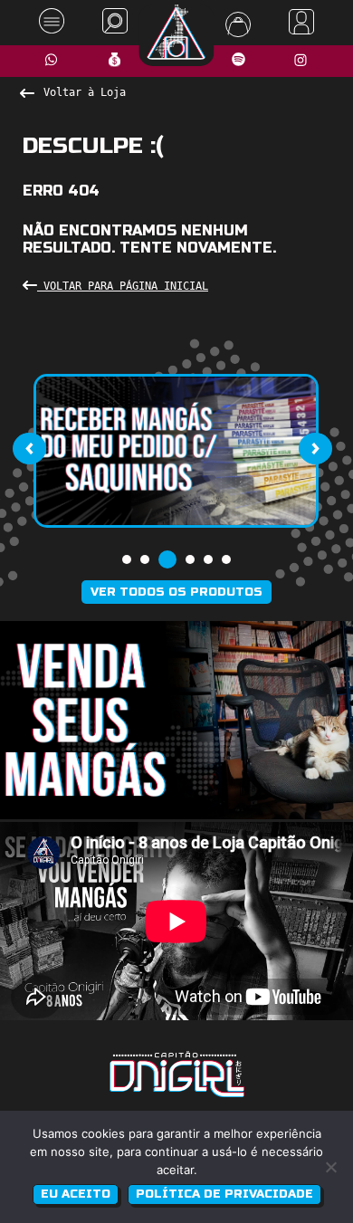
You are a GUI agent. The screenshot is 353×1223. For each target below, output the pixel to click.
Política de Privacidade (224, 1194)
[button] (126, 559)
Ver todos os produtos (176, 592)
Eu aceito (75, 1194)
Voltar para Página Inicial (122, 286)
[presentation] (29, 449)
